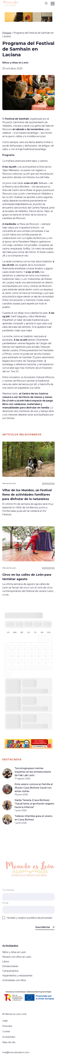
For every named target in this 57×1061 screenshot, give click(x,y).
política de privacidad (40, 917)
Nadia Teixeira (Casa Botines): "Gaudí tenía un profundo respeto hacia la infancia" (34, 804)
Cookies (6, 1031)
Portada (6, 32)
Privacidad (7, 1026)
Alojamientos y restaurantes (17, 975)
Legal (5, 1020)
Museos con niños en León (16, 956)
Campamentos (10, 970)
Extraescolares (10, 966)
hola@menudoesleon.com (15, 1052)
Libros (5, 961)
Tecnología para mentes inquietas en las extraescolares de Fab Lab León (33, 772)
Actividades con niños (14, 980)
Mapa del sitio (8, 1042)
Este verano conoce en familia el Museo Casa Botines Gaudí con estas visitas (34, 788)
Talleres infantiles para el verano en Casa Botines (33, 818)
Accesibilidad (8, 1037)
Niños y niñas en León (15, 62)
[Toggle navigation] (53, 4)
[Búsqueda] (46, 3)
